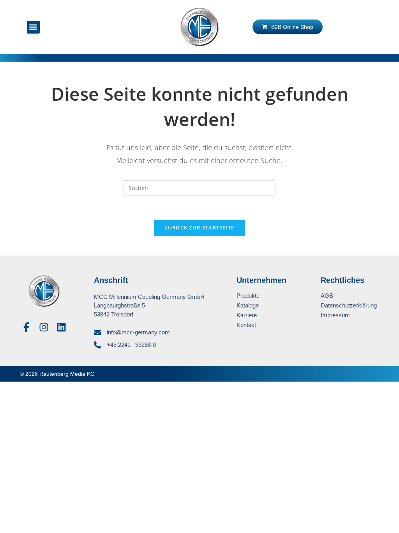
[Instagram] (44, 327)
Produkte (248, 295)
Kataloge (248, 305)
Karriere (247, 315)
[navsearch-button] (84, 27)
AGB (327, 295)
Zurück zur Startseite (199, 227)
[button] (33, 27)
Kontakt (246, 325)
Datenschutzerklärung (349, 305)
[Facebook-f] (26, 327)
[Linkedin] (61, 327)
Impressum (335, 315)
